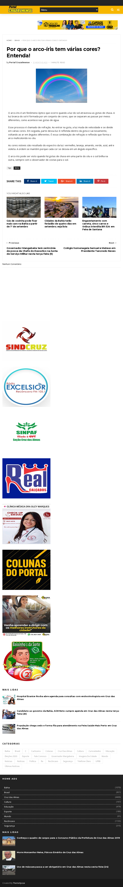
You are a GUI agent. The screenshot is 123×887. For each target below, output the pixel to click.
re (42, 761)
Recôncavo (53, 761)
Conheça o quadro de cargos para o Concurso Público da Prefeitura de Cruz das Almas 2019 (68, 838)
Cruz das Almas (65, 751)
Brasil (17, 751)
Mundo (105, 756)
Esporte (25, 756)
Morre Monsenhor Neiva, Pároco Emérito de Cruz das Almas (50, 852)
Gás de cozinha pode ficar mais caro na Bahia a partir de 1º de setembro (22, 223)
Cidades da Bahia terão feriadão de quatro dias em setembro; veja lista (60, 223)
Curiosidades (95, 751)
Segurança (68, 761)
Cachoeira (36, 751)
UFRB (98, 761)
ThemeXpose (19, 883)
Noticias (8, 761)
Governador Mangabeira (62, 756)
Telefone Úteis (84, 761)
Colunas (49, 751)
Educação (110, 751)
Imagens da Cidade (88, 756)
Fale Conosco (40, 756)
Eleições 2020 (11, 756)
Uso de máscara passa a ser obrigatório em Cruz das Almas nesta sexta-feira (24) (62, 866)
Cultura (80, 751)
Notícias (21, 761)
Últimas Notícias (12, 766)
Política (32, 761)
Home (9, 40)
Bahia (17, 40)
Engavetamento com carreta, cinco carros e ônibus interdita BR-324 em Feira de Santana (98, 225)
